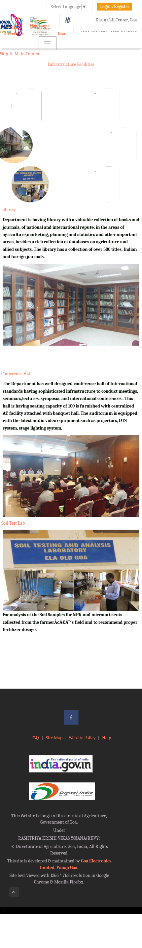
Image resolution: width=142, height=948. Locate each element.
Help (106, 738)
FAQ (35, 738)
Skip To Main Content (20, 54)
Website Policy (82, 738)
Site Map (54, 738)
